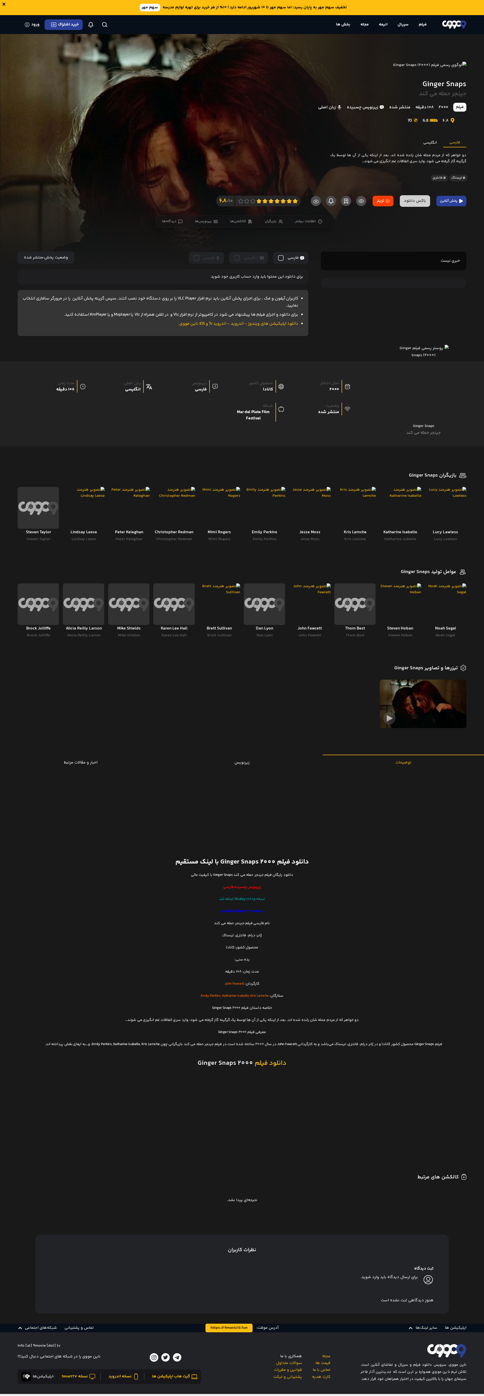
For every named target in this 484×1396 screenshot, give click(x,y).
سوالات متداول (289, 1363)
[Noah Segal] (445, 604)
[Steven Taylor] (38, 507)
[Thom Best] (355, 604)
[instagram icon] (154, 1357)
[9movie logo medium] (454, 24)
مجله (326, 1356)
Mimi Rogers (219, 539)
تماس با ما (321, 1370)
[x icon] (165, 1357)
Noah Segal (445, 635)
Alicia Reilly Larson (84, 635)
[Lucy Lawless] (445, 507)
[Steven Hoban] (400, 604)
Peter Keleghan (129, 539)
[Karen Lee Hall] (174, 604)
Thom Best (355, 635)
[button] (422, 1328)
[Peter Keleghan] (129, 507)
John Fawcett (309, 635)
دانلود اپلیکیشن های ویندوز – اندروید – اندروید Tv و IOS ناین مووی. (238, 323)
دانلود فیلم (269, 1063)
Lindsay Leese (84, 539)
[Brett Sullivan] (219, 604)
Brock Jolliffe (38, 635)
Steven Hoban (400, 635)
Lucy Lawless (445, 539)
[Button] (104, 25)
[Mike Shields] (129, 604)
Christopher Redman (174, 539)
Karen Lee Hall (174, 635)
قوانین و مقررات (288, 1370)
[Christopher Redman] (174, 507)
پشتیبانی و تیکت (287, 1377)
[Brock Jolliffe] (38, 604)
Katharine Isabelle (400, 539)
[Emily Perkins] (264, 507)
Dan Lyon (265, 635)
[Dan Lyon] (264, 604)
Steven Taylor (38, 539)
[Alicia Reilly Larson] (83, 604)
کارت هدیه (321, 1377)
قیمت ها (323, 1363)
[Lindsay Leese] (83, 507)
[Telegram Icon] (177, 1357)
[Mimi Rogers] (219, 507)
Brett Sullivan (219, 635)
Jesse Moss (309, 539)
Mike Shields (129, 635)
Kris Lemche (355, 539)
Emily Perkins (265, 539)
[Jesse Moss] (309, 507)
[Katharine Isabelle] (400, 507)
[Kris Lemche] (355, 507)
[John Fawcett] (309, 604)
